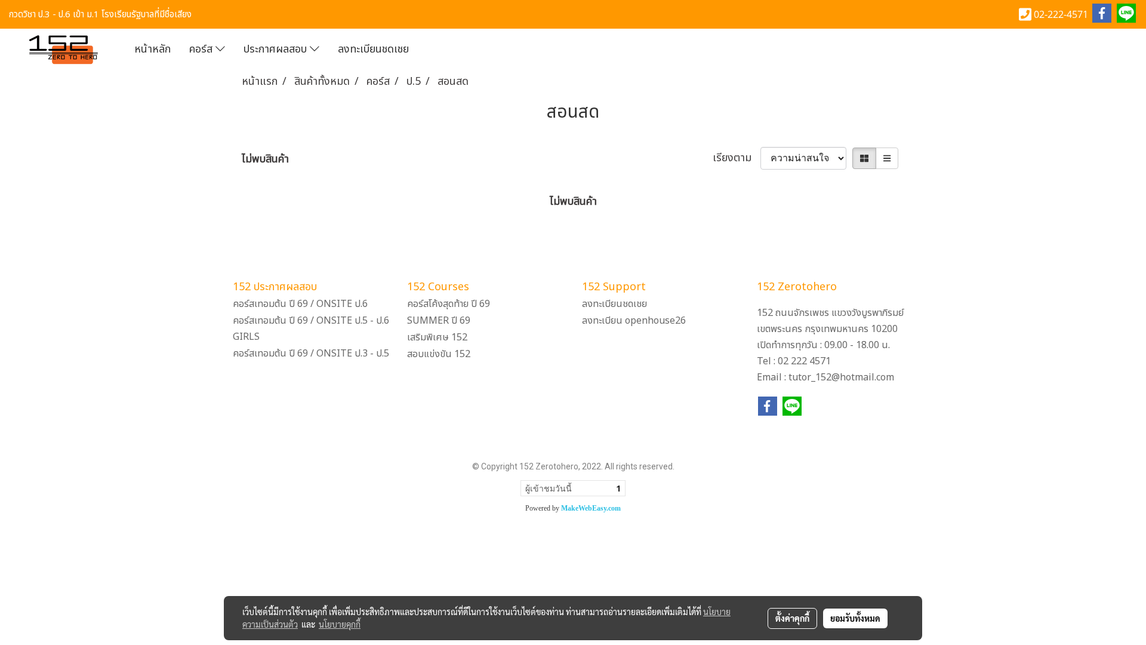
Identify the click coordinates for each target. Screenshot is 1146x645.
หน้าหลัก (152, 49)
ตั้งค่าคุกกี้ (792, 618)
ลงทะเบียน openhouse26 (634, 321)
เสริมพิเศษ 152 (437, 337)
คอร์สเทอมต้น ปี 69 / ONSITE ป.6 (300, 304)
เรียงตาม (736, 158)
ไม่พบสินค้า (265, 159)
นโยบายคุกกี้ (340, 624)
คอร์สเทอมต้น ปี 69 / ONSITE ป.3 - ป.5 (311, 353)
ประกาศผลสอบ (277, 49)
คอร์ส (202, 49)
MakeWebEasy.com (591, 508)
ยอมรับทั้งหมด (855, 618)
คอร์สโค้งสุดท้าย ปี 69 (448, 304)
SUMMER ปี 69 (438, 321)
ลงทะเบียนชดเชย (373, 49)
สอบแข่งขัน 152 (438, 354)
